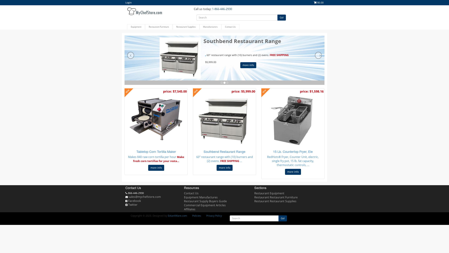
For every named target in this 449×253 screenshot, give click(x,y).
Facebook (134, 201)
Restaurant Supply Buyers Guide (205, 201)
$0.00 (320, 2)
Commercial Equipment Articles (205, 205)
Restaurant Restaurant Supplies (275, 201)
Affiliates (189, 209)
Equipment (136, 26)
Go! (282, 17)
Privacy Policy (214, 215)
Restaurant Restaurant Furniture (276, 197)
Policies (196, 215)
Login (128, 2)
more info (248, 65)
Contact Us (230, 26)
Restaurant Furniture (159, 26)
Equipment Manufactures (201, 197)
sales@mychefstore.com (145, 197)
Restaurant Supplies (186, 26)
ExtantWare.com (177, 215)
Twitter (133, 205)
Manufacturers (210, 26)
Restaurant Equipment (269, 193)
